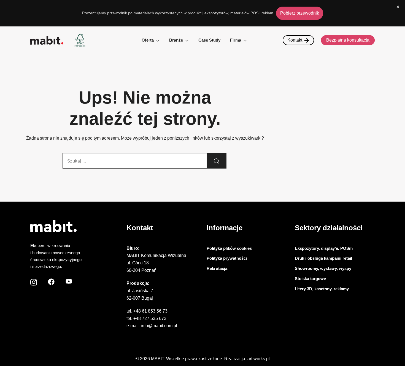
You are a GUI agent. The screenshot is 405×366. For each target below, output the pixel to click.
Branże (176, 40)
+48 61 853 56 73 (150, 311)
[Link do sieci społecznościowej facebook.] (51, 280)
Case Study (209, 40)
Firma (235, 40)
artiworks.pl (258, 358)
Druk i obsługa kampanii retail (323, 258)
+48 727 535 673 (149, 318)
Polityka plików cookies (229, 248)
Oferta (148, 40)
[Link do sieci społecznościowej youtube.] (69, 280)
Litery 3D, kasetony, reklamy (322, 288)
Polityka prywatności (227, 258)
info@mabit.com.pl (159, 325)
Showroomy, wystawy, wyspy (323, 268)
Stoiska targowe (310, 278)
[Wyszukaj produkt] (216, 161)
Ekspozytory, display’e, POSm (324, 248)
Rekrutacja (217, 268)
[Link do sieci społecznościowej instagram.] (33, 280)
